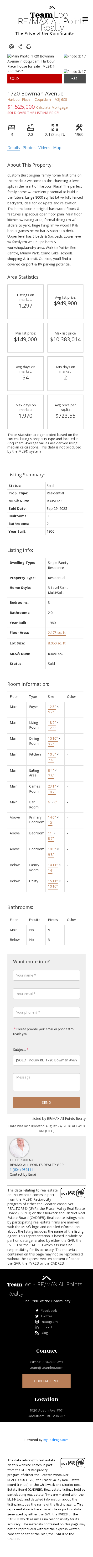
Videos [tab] (44, 147)
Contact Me (46, 1381)
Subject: (19, 1049)
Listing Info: (20, 550)
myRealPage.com (55, 1440)
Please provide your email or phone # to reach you (43, 1031)
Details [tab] (13, 147)
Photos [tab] (29, 147)
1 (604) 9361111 (22, 1169)
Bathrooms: (20, 907)
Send (46, 1102)
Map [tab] (57, 147)
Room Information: (28, 684)
